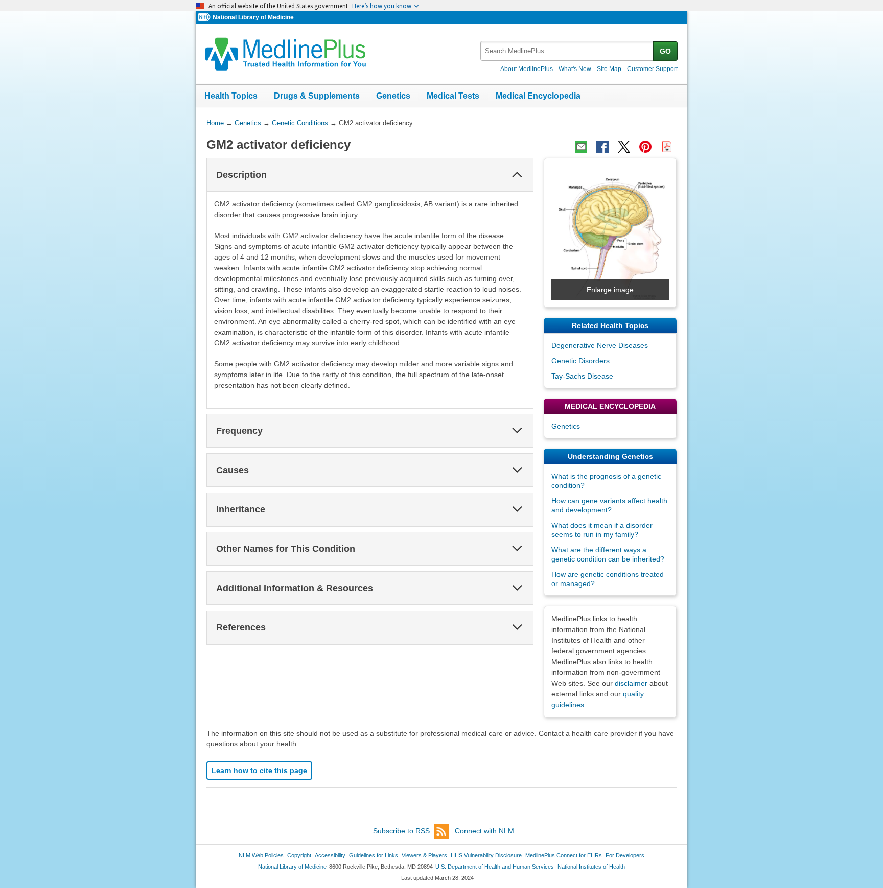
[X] (624, 146)
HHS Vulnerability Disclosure (486, 855)
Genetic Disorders (580, 361)
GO (665, 51)
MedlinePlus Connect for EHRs (563, 855)
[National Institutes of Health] (205, 17)
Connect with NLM (484, 831)
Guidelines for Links (373, 855)
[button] (517, 174)
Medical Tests (453, 95)
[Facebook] (602, 146)
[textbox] (567, 51)
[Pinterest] (645, 146)
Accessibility (330, 855)
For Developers (625, 855)
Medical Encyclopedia (538, 95)
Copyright (299, 855)
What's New (575, 69)
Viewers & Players (424, 855)
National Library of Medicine (253, 17)
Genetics (393, 95)
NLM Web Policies (261, 855)
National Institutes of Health (591, 866)
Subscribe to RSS (401, 831)
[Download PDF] (667, 146)
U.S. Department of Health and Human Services (494, 866)
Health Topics (231, 95)
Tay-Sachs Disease (582, 376)
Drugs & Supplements (317, 95)
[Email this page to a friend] (581, 146)
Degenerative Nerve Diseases (599, 345)
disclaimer (631, 683)
